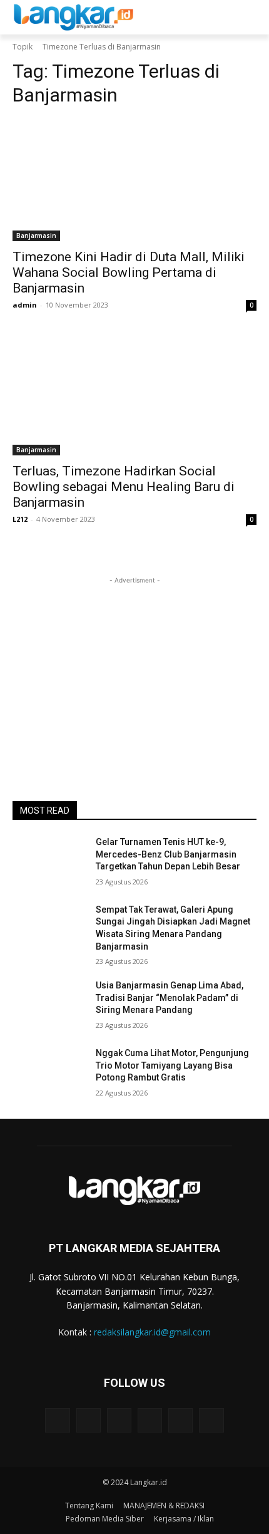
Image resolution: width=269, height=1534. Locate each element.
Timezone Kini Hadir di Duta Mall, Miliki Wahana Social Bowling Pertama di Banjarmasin (129, 272)
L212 (20, 519)
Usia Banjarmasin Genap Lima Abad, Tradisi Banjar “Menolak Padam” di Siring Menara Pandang (169, 997)
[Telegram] (119, 1420)
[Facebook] (57, 1420)
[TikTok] (150, 1420)
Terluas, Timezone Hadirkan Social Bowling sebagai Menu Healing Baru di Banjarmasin (124, 487)
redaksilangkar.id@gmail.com (152, 1332)
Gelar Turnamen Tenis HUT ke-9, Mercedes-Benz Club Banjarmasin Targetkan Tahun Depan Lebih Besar (168, 854)
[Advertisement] (134, 665)
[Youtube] (211, 1420)
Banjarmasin (36, 235)
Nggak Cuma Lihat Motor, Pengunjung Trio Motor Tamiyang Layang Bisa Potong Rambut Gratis (172, 1065)
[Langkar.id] (73, 17)
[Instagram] (88, 1420)
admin (25, 304)
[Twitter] (180, 1420)
